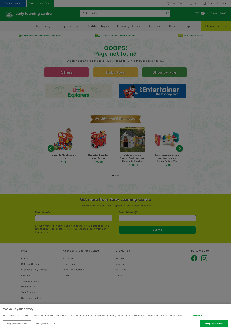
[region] (115, 317)
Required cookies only (17, 323)
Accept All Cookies (214, 323)
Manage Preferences (45, 323)
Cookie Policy (196, 315)
